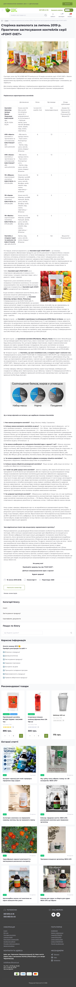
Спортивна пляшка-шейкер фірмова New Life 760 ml (37, 719)
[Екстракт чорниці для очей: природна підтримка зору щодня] (19, 759)
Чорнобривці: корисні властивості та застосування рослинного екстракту (16, 860)
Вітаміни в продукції (12, 652)
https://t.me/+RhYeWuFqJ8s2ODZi (53, 915)
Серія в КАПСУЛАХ (57, 939)
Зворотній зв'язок (9, 946)
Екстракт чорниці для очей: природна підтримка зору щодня (17, 780)
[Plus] (13, 735)
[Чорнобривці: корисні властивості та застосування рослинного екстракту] (19, 839)
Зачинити (67, 3)
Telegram (56, 954)
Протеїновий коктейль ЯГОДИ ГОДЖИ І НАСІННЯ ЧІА (12, 719)
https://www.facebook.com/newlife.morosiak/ (58, 915)
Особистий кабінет (9, 941)
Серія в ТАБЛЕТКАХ (57, 941)
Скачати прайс (8, 937)
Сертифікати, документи (12, 619)
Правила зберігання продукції (16, 677)
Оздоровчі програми (12, 663)
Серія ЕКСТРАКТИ (56, 935)
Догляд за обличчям (57, 944)
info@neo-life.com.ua (11, 962)
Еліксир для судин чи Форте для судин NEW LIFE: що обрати (55, 899)
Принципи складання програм (16, 670)
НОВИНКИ (54, 931)
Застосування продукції (11, 613)
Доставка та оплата (10, 935)
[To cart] (21, 736)
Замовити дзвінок (57, 10)
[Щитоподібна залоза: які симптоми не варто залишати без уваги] (19, 879)
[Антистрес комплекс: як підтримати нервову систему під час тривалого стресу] (19, 798)
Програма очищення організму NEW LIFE (55, 859)
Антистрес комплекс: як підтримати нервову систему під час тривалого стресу (19, 819)
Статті (6, 20)
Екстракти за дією (11, 667)
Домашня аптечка (11, 656)
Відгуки (6, 933)
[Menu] (3, 10)
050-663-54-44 (10, 916)
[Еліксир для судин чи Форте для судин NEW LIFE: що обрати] (57, 879)
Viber (55, 957)
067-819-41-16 (9, 914)
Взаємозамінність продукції (15, 674)
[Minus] (5, 735)
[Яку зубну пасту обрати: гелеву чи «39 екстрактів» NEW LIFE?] (57, 759)
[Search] (45, 15)
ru (71, 10)
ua (68, 10)
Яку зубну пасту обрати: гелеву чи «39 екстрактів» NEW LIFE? (54, 780)
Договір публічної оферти (12, 944)
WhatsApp (57, 960)
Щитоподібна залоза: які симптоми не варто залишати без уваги (17, 899)
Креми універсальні (57, 933)
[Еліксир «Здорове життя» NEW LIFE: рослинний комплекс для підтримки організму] (57, 798)
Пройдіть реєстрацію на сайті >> (15, 648)
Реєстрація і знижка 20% (11, 939)
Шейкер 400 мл (59, 715)
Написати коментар (14, 587)
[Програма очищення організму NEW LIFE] (57, 839)
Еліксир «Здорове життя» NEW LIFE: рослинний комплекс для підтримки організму (54, 820)
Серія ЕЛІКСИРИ (56, 937)
